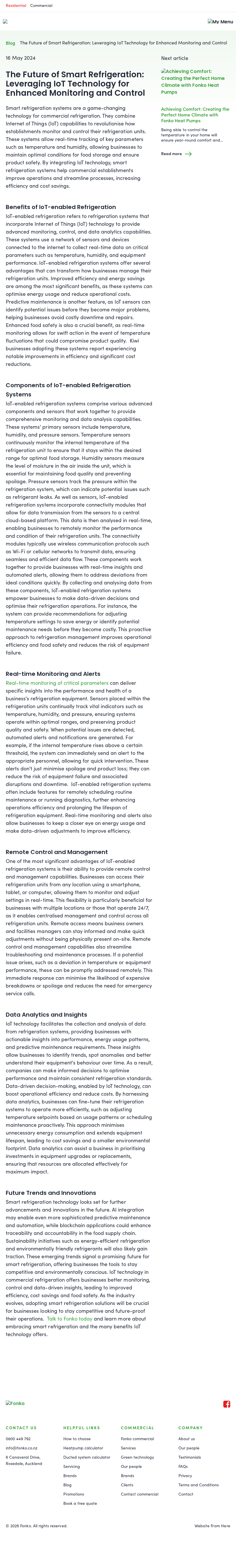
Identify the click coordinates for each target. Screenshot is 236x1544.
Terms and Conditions (198, 1484)
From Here (220, 1525)
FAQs (183, 1466)
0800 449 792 (18, 1438)
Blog (10, 43)
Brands (70, 1475)
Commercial (41, 5)
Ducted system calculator (86, 1457)
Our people (131, 1466)
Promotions (73, 1494)
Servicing (71, 1466)
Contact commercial (139, 1494)
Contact (185, 1494)
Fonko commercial (137, 1438)
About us (186, 1438)
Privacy (185, 1475)
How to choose (77, 1438)
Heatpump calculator (83, 1448)
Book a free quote (80, 1503)
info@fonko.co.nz (21, 1448)
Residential (16, 5)
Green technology (137, 1457)
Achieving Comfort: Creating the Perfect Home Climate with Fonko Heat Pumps (195, 114)
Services (128, 1448)
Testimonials (189, 1457)
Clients (127, 1484)
